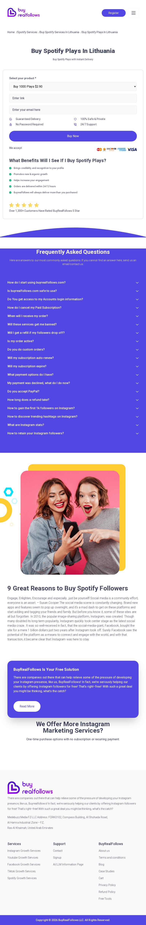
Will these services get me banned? (32, 324)
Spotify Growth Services (22, 878)
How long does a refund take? (28, 400)
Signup (57, 857)
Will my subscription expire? (26, 366)
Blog (101, 864)
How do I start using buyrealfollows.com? (36, 282)
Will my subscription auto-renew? (30, 358)
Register (114, 12)
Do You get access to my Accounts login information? (45, 299)
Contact (58, 850)
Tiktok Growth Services (21, 871)
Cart (101, 878)
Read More (27, 706)
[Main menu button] (134, 13)
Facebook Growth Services (23, 864)
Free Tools (105, 898)
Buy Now (73, 136)
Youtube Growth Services (22, 857)
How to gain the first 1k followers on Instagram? (41, 408)
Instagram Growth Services (23, 850)
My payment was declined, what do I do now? (38, 383)
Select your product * (22, 78)
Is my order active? (20, 341)
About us (104, 850)
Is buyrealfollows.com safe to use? (32, 291)
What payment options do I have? (30, 374)
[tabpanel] (73, 144)
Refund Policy (107, 891)
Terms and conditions (112, 857)
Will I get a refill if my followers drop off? (36, 333)
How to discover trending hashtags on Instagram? (42, 416)
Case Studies (106, 871)
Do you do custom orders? (26, 349)
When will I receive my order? (27, 316)
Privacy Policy (107, 885)
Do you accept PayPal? (23, 391)
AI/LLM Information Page (68, 864)
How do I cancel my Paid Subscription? (34, 307)
